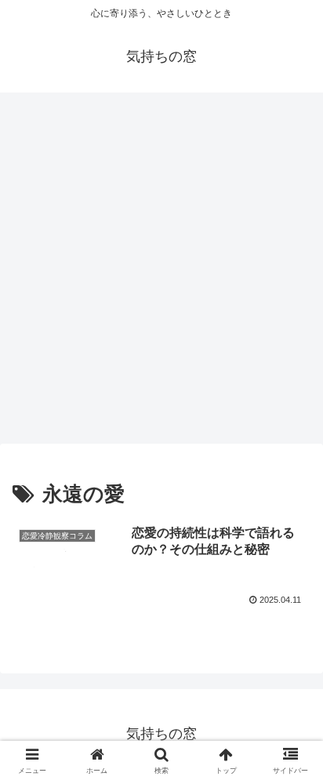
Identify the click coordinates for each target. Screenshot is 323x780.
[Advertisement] (161, 272)
